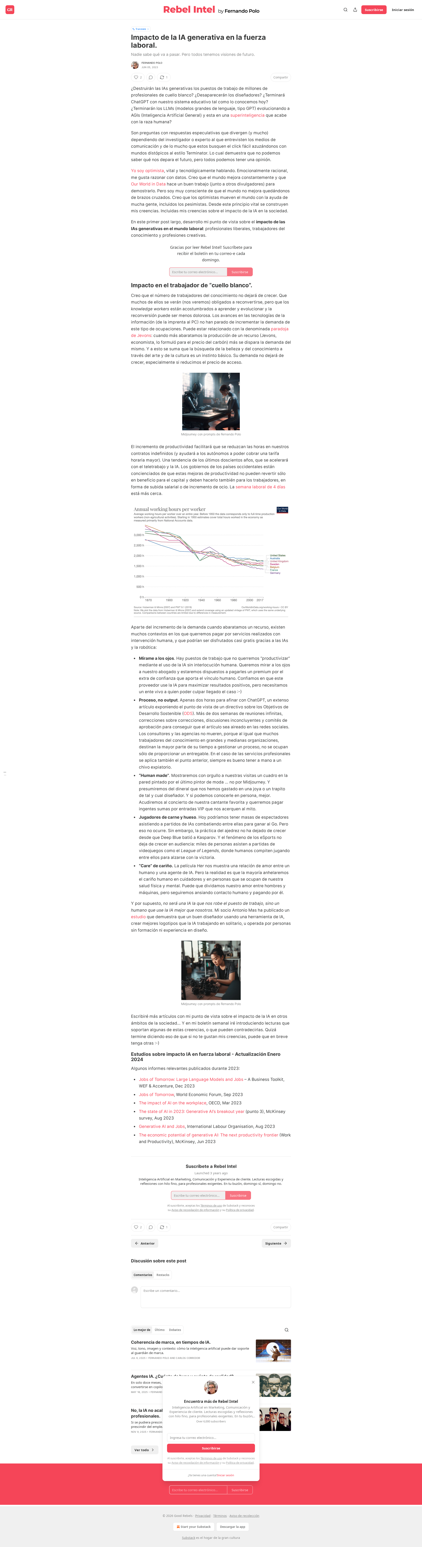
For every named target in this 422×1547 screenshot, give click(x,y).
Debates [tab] (175, 1330)
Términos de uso (211, 1458)
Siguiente (273, 1243)
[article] (211, 1353)
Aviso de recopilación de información (195, 1463)
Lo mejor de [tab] (142, 1330)
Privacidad (203, 1516)
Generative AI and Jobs (162, 1126)
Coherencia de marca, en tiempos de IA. (171, 1342)
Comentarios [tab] (143, 1275)
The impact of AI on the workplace (172, 1102)
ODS (188, 713)
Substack (188, 1538)
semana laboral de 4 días (260, 486)
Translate (141, 29)
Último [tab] (160, 1330)
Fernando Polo (152, 62)
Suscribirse (374, 9)
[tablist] (151, 1275)
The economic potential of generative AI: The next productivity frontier (208, 1135)
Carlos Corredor (188, 1358)
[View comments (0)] (150, 77)
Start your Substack (196, 1527)
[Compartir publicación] (355, 9)
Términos (220, 1516)
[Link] (124, 285)
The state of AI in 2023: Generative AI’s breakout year (191, 1111)
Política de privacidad (240, 1463)
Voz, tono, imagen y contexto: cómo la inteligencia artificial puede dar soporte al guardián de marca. (190, 1350)
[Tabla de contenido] (5, 773)
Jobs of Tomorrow (156, 1094)
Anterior (148, 1243)
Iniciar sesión (403, 9)
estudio (138, 916)
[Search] (345, 9)
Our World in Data (148, 184)
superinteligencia (247, 115)
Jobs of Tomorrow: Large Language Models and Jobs (191, 1079)
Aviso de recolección (244, 1516)
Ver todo (142, 1450)
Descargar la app (232, 1527)
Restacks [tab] (162, 1275)
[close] (253, 1382)
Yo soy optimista (147, 170)
